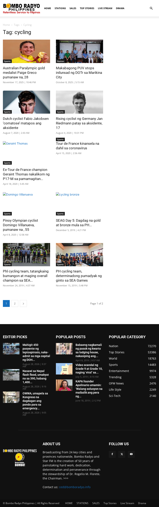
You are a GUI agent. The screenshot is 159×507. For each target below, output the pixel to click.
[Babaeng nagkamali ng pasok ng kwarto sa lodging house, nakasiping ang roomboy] (64, 348)
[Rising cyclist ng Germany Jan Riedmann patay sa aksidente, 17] (79, 102)
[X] (121, 454)
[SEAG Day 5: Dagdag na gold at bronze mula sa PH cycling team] (79, 204)
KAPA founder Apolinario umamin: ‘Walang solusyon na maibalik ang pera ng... (89, 389)
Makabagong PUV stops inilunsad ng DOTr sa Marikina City (79, 72)
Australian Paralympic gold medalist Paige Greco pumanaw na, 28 (24, 72)
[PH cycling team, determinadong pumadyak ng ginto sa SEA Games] (79, 254)
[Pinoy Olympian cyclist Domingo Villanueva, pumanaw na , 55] (26, 204)
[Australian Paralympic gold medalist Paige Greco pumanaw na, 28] (26, 51)
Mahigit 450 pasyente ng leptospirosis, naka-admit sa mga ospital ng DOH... (36, 352)
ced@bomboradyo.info (74, 487)
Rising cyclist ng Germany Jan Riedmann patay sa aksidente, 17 (79, 123)
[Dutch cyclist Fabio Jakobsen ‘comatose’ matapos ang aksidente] (26, 102)
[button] (151, 8)
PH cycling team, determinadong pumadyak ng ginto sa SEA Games (79, 275)
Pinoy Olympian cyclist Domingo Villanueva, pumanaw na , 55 (20, 225)
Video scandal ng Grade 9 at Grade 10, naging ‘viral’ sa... (89, 368)
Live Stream (105, 8)
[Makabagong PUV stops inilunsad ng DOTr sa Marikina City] (79, 51)
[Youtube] (131, 454)
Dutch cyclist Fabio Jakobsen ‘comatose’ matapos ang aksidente (26, 123)
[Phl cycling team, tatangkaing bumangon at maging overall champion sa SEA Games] (26, 254)
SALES (73, 8)
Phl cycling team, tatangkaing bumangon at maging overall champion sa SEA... (26, 275)
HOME (47, 8)
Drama (120, 8)
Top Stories (87, 8)
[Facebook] (112, 454)
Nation (60, 61)
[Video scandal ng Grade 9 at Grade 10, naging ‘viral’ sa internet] (64, 368)
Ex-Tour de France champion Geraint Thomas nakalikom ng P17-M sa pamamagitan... (26, 174)
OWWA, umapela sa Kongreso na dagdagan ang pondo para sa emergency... (35, 401)
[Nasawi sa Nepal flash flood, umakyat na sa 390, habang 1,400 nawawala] (11, 375)
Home (6, 25)
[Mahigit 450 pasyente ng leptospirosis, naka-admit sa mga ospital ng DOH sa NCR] (11, 348)
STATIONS (60, 8)
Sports (7, 61)
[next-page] (23, 303)
